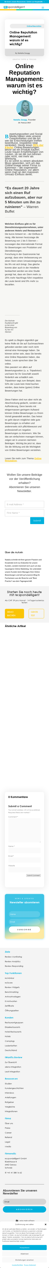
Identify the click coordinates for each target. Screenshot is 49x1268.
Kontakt (11, 1180)
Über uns (9, 1123)
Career (8, 1132)
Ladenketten (11, 1045)
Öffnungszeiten (12, 1010)
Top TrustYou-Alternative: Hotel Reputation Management (20, 715)
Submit (37, 520)
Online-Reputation (34, 26)
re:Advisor (9, 978)
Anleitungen (10, 1097)
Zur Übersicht (11, 1062)
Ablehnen (25, 1254)
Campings (10, 1041)
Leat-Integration (12, 1071)
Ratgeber (9, 1102)
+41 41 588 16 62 (14, 1172)
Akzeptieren (25, 1247)
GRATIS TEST (34, 614)
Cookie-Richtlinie (17, 1265)
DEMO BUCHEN (11, 614)
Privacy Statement (30, 1265)
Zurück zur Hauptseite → (36, 2)
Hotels (8, 1036)
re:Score (9, 982)
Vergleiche (10, 1107)
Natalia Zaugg (24, 53)
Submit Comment (33, 875)
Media (8, 1146)
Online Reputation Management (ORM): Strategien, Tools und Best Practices (24, 768)
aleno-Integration (13, 1067)
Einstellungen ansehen (24, 1260)
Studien (8, 1083)
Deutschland (11, 1050)
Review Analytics (13, 961)
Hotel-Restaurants (13, 1032)
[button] (45, 1224)
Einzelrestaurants (12, 1027)
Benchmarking (11, 992)
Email (11, 856)
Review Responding (14, 966)
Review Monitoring (13, 957)
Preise (7, 1128)
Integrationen (11, 1111)
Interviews (9, 1093)
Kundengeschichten (14, 1088)
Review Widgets (12, 987)
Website (11, 865)
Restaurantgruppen (14, 1022)
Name (11, 846)
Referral (8, 1137)
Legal (7, 1142)
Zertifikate (9, 1006)
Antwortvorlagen (13, 996)
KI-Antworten (11, 1001)
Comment (13, 817)
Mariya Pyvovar (16, 771)
